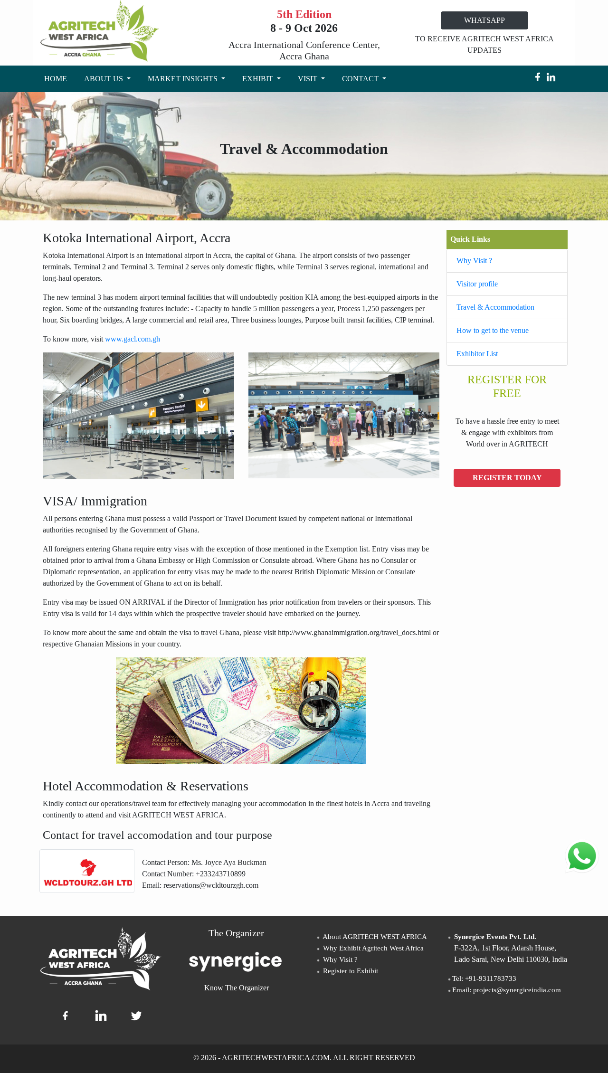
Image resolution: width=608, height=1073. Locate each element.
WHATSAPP (484, 20)
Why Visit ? (474, 260)
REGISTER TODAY (507, 478)
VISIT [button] (308, 79)
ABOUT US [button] (104, 79)
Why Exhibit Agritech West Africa (372, 948)
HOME (57, 79)
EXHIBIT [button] (258, 79)
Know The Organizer (236, 988)
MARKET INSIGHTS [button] (183, 79)
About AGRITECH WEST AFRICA (374, 936)
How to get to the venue (492, 330)
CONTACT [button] (361, 79)
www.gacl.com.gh (132, 339)
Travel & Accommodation (495, 307)
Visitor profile (477, 284)
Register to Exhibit (349, 971)
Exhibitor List (477, 354)
